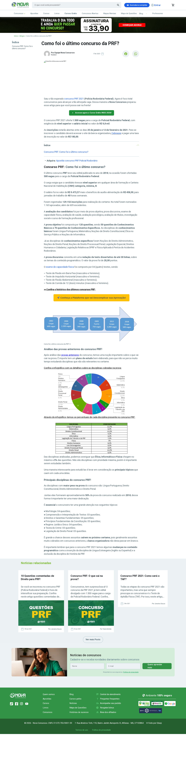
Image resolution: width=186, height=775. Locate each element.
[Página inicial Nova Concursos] (18, 695)
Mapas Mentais (109, 13)
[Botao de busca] (118, 5)
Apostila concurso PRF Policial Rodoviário (76, 160)
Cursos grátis (75, 699)
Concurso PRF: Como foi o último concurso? (66, 152)
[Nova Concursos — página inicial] (20, 5)
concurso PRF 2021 (74, 98)
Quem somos (49, 694)
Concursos (18, 13)
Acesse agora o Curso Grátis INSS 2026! (93, 113)
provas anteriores (70, 355)
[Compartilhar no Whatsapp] (135, 54)
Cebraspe (116, 133)
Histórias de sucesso (79, 712)
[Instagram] (21, 703)
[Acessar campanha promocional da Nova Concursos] (93, 25)
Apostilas (34, 13)
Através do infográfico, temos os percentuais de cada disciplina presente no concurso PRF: (89, 417)
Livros (56, 13)
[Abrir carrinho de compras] (173, 5)
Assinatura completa (138, 5)
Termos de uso (81, 730)
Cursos (46, 13)
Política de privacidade (131, 672)
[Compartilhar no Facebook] (126, 54)
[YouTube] (26, 703)
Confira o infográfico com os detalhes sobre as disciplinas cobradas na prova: (82, 368)
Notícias (73, 703)
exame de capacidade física (60, 267)
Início (16, 36)
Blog (71, 694)
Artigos (22, 36)
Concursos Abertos (90, 13)
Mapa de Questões (129, 13)
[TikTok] (11, 703)
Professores (157, 13)
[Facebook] (16, 703)
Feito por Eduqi (155, 723)
